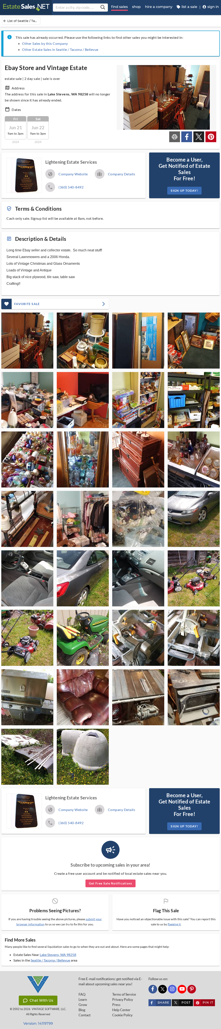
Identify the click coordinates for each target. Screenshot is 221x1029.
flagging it (174, 924)
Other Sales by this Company (45, 43)
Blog (82, 1010)
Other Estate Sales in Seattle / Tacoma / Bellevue (60, 49)
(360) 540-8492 (71, 187)
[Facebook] (152, 989)
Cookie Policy (122, 1015)
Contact (85, 1015)
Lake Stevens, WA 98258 (58, 955)
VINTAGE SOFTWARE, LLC (49, 1009)
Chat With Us (41, 1000)
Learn (83, 999)
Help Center (121, 1010)
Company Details (121, 174)
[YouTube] (182, 989)
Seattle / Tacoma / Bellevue (50, 960)
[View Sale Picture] (27, 341)
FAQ (82, 994)
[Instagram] (172, 989)
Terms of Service (124, 994)
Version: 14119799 (38, 1023)
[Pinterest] (191, 989)
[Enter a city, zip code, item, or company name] (103, 7)
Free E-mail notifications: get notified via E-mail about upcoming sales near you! (110, 981)
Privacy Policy (122, 999)
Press (116, 1005)
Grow (83, 1005)
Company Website (73, 174)
